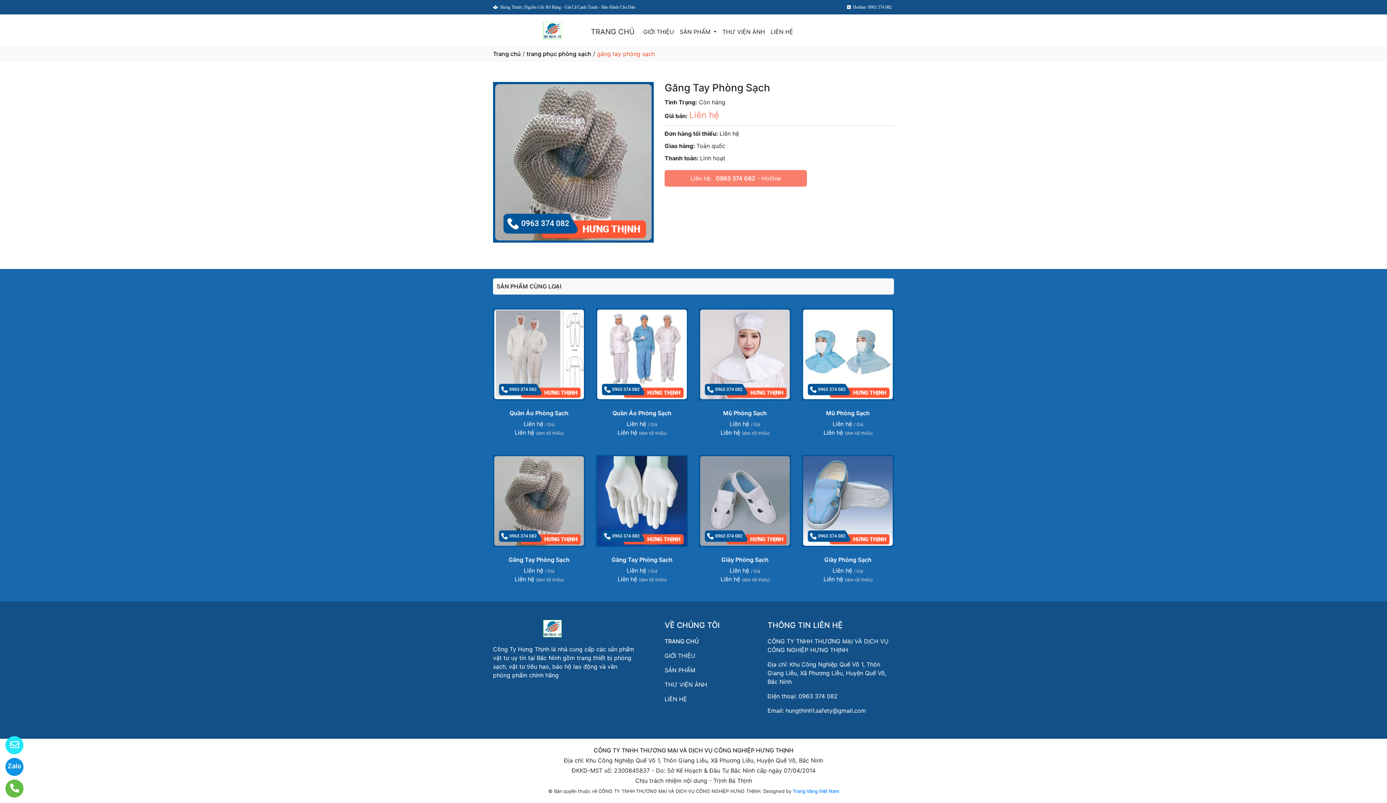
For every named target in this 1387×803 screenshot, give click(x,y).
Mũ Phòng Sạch (745, 413)
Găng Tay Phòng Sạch (539, 559)
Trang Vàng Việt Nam (816, 791)
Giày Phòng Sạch (745, 559)
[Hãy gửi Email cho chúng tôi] (10, 745)
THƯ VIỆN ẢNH (743, 31)
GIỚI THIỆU (658, 31)
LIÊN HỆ (782, 31)
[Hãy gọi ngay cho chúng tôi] (10, 788)
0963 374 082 (735, 178)
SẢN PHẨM (696, 31)
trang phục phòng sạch (559, 53)
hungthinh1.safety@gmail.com (826, 710)
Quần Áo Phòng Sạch (539, 413)
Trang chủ (507, 53)
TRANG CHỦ (613, 31)
